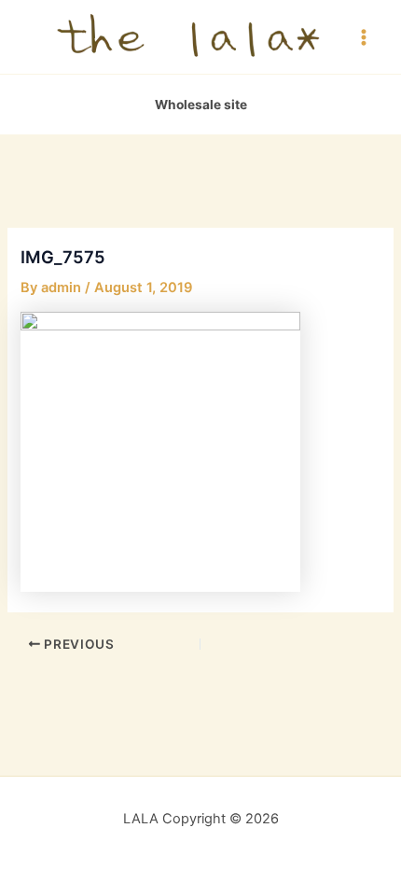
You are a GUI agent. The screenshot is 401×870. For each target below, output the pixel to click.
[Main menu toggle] (363, 36)
